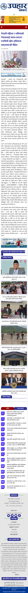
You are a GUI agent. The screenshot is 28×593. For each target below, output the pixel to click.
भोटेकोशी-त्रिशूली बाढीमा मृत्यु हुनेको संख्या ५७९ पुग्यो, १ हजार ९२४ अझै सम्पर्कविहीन (16, 444)
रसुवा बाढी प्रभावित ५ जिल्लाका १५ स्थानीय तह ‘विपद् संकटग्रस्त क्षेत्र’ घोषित (16, 424)
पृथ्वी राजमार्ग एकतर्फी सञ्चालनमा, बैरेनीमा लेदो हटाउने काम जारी (16, 477)
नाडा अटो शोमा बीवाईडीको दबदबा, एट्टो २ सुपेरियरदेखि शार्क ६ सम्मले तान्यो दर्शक (16, 472)
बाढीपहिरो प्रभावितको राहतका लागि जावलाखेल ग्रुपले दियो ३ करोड (14, 392)
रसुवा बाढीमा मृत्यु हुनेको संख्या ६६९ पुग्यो (16, 439)
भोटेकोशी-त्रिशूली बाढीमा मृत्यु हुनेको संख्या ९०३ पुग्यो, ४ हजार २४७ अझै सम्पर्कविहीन (14, 348)
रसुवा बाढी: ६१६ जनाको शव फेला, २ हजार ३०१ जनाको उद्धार (16, 482)
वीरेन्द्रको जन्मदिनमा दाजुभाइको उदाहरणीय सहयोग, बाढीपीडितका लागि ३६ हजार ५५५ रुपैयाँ (16, 460)
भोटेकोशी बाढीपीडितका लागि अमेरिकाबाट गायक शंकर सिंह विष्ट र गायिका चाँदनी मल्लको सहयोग (16, 466)
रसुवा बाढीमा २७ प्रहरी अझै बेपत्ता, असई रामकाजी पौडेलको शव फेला (15, 419)
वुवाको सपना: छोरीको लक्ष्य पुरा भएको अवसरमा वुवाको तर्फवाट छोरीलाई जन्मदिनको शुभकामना (15, 414)
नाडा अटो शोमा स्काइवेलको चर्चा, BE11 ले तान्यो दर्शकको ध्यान (16, 487)
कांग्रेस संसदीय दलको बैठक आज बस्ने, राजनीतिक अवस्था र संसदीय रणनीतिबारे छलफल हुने (14, 369)
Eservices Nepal (21, 592)
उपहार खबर (5, 49)
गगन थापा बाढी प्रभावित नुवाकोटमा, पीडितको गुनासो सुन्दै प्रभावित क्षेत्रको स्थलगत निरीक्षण (14, 298)
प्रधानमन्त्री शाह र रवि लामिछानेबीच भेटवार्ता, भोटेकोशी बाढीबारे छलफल (14, 322)
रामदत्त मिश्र (14, 530)
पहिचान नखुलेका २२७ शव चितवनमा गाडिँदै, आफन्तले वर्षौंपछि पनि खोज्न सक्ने (16, 449)
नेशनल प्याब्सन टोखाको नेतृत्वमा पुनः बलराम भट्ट (16, 454)
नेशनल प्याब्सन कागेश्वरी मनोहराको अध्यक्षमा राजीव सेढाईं (17, 429)
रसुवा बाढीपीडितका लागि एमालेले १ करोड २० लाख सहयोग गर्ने (14, 278)
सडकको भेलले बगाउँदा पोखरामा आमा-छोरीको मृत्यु (15, 434)
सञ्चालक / (12, 527)
